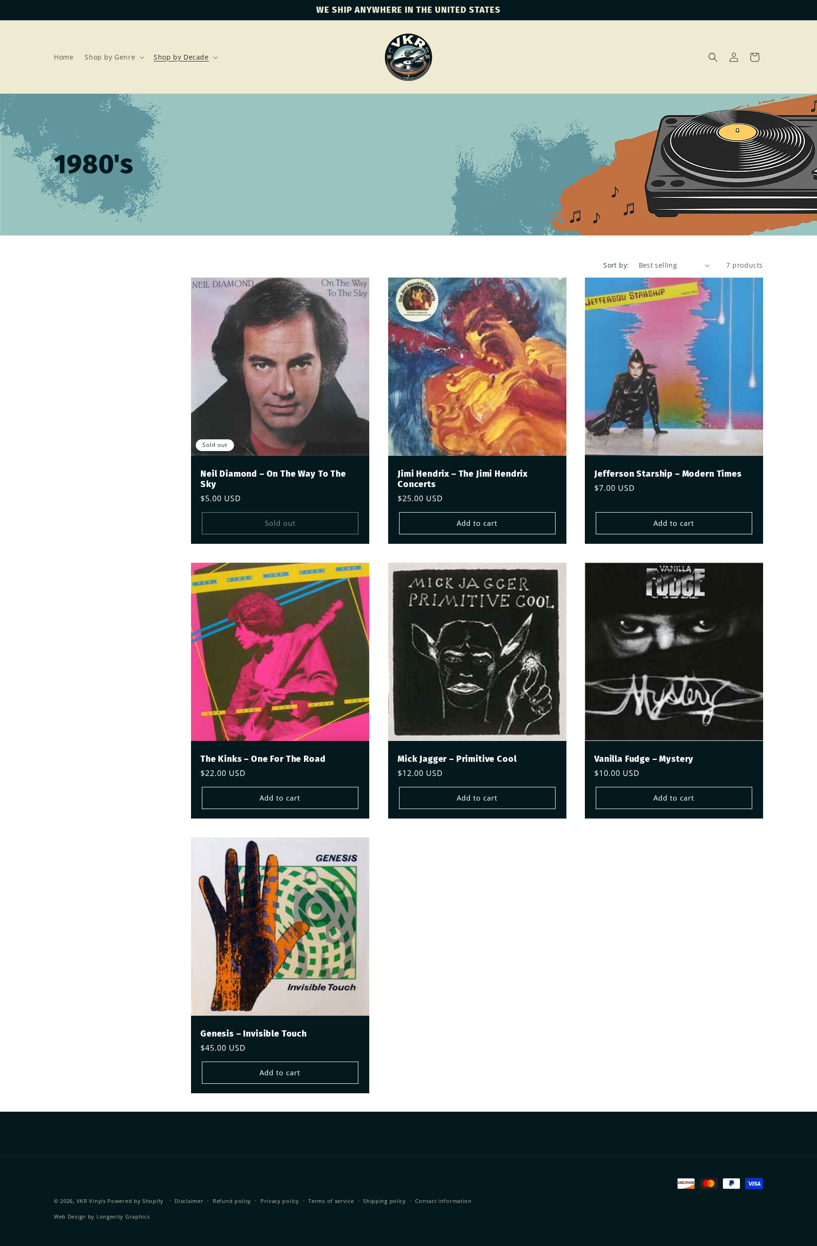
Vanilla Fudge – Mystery (644, 759)
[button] (113, 57)
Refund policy (232, 1200)
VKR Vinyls (91, 1200)
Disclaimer (188, 1200)
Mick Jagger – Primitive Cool (457, 759)
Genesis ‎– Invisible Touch (253, 1033)
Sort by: (616, 265)
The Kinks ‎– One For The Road (263, 759)
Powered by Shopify (135, 1200)
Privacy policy (280, 1200)
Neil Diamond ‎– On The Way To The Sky (273, 479)
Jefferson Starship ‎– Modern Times (668, 474)
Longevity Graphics (123, 1216)
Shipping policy (384, 1200)
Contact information (443, 1200)
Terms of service (331, 1200)
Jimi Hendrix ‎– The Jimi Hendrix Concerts (463, 479)
